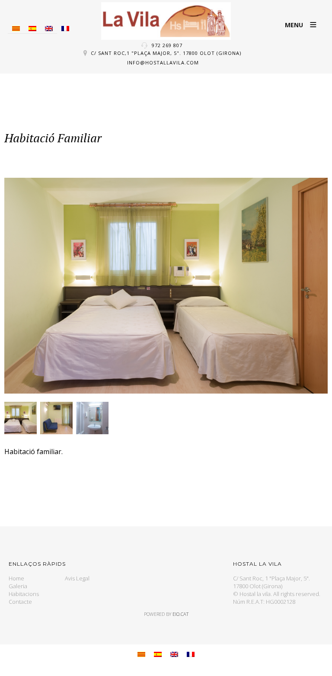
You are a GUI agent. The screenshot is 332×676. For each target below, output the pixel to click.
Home (16, 578)
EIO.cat (180, 614)
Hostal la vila (255, 594)
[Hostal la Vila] (166, 21)
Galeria (18, 586)
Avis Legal (77, 578)
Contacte (20, 602)
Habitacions (24, 594)
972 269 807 (167, 45)
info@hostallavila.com (163, 62)
